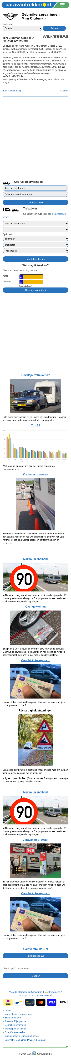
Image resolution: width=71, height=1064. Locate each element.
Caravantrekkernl (35, 949)
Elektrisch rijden (13, 1017)
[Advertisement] (35, 133)
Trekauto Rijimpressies (16, 1021)
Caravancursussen (35, 474)
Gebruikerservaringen (15, 1025)
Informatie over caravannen (18, 1014)
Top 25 (35, 425)
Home (8, 1010)
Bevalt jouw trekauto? (35, 375)
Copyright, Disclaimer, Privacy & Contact (25, 1040)
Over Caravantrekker (15, 1032)
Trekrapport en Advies (16, 1028)
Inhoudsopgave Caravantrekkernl (22, 1036)
